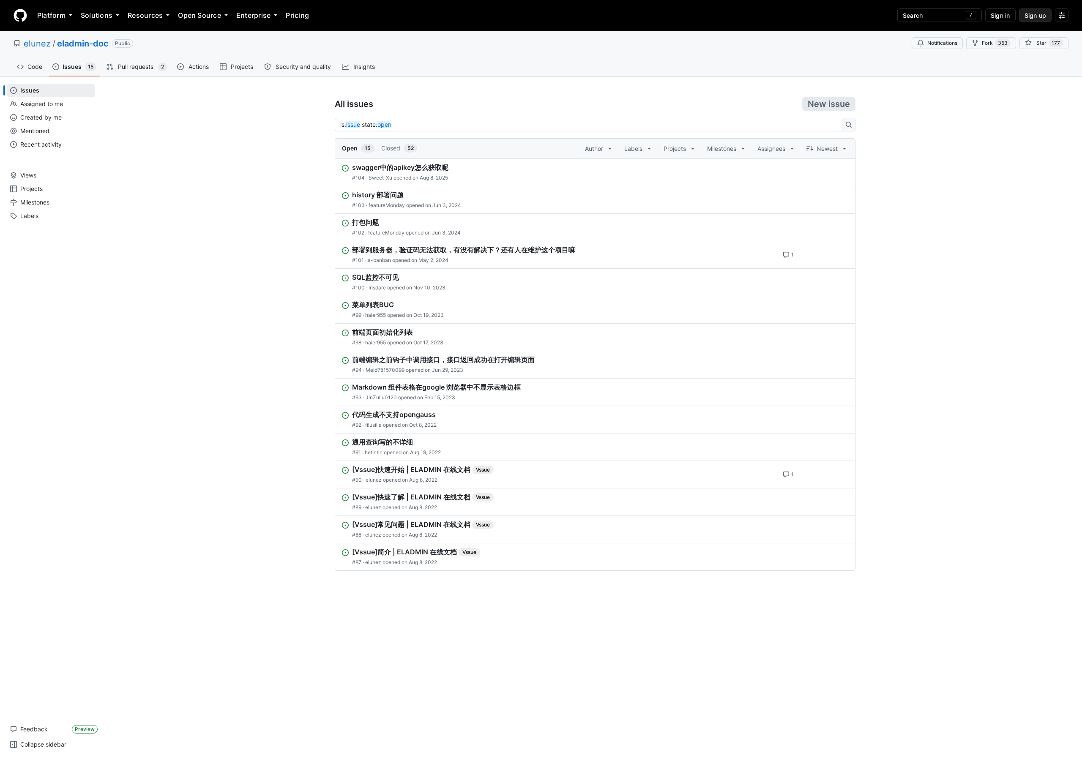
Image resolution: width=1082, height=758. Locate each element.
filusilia (373, 425)
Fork (995, 43)
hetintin (374, 452)
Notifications (942, 43)
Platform (51, 15)
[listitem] (595, 172)
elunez (37, 43)
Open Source (199, 15)
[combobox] (591, 124)
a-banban (379, 260)
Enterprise (253, 15)
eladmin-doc (83, 43)
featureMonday (387, 205)
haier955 (375, 315)
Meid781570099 (385, 370)
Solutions (96, 15)
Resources (145, 15)
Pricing (297, 15)
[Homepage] (20, 15)
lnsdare (377, 287)
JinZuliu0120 (381, 397)
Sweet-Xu (380, 178)
